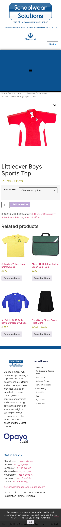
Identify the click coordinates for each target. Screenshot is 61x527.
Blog (37, 396)
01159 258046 (21, 464)
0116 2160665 (20, 481)
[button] (30, 70)
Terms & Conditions (43, 385)
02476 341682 (23, 478)
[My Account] (30, 35)
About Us (39, 367)
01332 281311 (26, 461)
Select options (12, 278)
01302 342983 (24, 468)
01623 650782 (23, 471)
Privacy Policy (41, 403)
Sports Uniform (32, 217)
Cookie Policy (40, 389)
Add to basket (20, 204)
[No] (56, 517)
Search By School (42, 378)
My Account (30, 39)
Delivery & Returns (42, 381)
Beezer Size (10, 190)
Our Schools (15, 93)
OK (30, 522)
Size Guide (39, 392)
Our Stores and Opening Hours (44, 372)
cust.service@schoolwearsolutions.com (24, 487)
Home (4, 93)
